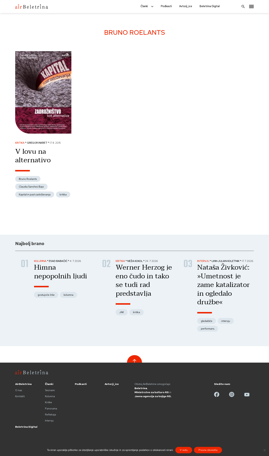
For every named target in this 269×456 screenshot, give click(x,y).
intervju (225, 320)
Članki (144, 6)
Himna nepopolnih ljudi (60, 271)
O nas (18, 390)
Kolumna (50, 396)
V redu (184, 450)
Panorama (51, 408)
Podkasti (166, 6)
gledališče (206, 320)
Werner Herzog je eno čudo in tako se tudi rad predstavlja (144, 280)
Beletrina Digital (209, 6)
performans (207, 328)
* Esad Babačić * (58, 261)
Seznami (50, 390)
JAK (121, 312)
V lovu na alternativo (33, 155)
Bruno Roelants (28, 179)
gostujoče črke (46, 294)
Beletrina (140, 388)
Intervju (49, 420)
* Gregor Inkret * (37, 142)
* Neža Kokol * (135, 261)
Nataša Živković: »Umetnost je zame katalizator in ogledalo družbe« (223, 284)
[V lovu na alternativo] (43, 134)
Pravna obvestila (208, 450)
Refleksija (50, 414)
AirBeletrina (23, 384)
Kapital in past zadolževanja (35, 194)
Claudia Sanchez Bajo (31, 186)
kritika (63, 194)
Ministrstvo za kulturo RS (151, 392)
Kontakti (20, 396)
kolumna (68, 294)
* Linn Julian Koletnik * (226, 261)
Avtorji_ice (185, 6)
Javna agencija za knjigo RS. (152, 396)
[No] (264, 450)
